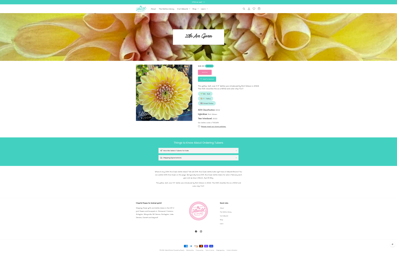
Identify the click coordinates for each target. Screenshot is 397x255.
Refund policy (190, 250)
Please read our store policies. (213, 126)
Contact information (232, 250)
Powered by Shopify (179, 250)
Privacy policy (199, 250)
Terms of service (210, 250)
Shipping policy (220, 250)
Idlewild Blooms (169, 250)
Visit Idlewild (224, 216)
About (222, 208)
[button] (183, 8)
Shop (221, 220)
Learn (221, 223)
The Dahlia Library (225, 212)
